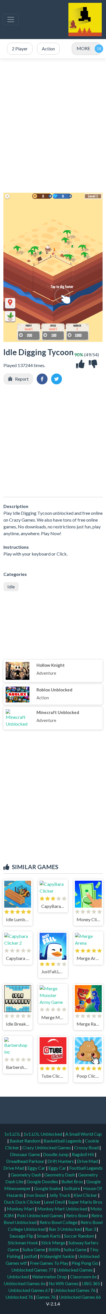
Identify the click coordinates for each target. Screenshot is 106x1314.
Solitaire (72, 1188)
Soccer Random (79, 1235)
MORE (83, 48)
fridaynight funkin (57, 1256)
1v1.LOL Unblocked (43, 1134)
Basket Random (25, 1140)
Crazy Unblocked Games (47, 1147)
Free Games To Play (49, 1263)
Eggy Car (36, 1168)
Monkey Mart (21, 1208)
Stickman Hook (23, 1242)
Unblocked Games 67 (29, 1290)
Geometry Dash (26, 1174)
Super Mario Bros (85, 1201)
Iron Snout (36, 1195)
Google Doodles (43, 1181)
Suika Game (34, 1249)
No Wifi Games (64, 1283)
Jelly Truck (60, 1195)
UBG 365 (91, 1283)
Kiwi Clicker (85, 1195)
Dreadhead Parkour (25, 1161)
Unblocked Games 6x (25, 1283)
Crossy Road (86, 1147)
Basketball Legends (63, 1140)
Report (22, 378)
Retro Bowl (77, 1215)
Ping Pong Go (85, 1263)
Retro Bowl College (59, 1222)
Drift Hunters (61, 1161)
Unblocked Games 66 (80, 1297)
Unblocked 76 (19, 1297)
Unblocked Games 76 (74, 1290)
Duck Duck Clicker (23, 1201)
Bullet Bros (72, 1181)
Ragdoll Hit (83, 1154)
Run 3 (91, 1229)
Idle (11, 586)
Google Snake (48, 1188)
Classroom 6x (83, 1276)
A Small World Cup (83, 1134)
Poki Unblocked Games (40, 1215)
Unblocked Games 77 (32, 1269)
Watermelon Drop (50, 1276)
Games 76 (46, 1297)
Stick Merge (53, 1242)
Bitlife (54, 1249)
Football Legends (86, 1168)
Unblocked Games (75, 1269)
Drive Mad (88, 1161)
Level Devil (55, 1201)
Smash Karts (49, 1235)
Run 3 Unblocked (66, 1229)
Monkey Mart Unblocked (62, 1208)
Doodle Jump (56, 1154)
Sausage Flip (22, 1235)
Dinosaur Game (25, 1154)
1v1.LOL (12, 1134)
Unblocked (18, 1276)
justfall (31, 1256)
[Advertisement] (53, 125)
